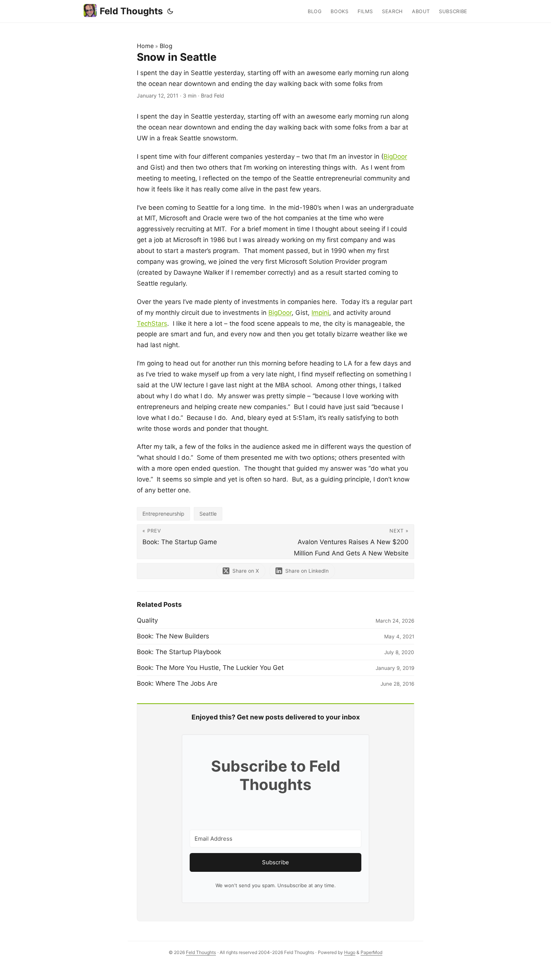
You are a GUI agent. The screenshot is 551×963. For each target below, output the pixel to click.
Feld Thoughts (131, 11)
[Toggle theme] (170, 11)
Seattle (208, 513)
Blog (166, 46)
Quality (147, 620)
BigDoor (395, 156)
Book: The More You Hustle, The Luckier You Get (210, 667)
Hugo (349, 952)
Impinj (320, 312)
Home (145, 46)
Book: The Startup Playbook (179, 652)
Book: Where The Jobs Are (177, 683)
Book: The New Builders (173, 636)
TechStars (152, 323)
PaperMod (371, 952)
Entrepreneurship (163, 513)
